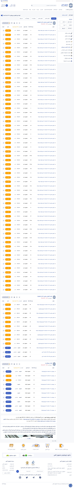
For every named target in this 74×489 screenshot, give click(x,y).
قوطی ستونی (40, 18)
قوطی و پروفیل (64, 15)
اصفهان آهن (71, 15)
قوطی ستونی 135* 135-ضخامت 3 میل (48, 352)
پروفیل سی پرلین (54, 440)
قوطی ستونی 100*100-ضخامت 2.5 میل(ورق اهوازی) (45, 334)
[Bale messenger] (40, 477)
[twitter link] (27, 477)
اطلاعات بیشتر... (7, 473)
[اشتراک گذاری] (19, 23)
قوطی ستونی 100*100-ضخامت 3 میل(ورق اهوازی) (46, 343)
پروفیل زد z (33, 18)
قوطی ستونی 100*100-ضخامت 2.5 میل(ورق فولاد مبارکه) (45, 330)
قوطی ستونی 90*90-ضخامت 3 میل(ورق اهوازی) (46, 326)
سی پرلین (21, 18)
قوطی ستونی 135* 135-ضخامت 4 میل (48, 356)
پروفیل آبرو (27, 18)
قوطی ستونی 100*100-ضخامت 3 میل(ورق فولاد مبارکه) (45, 339)
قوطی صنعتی (47, 18)
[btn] (7, 5)
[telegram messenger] (33, 477)
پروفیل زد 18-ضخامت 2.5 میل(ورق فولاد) (31, 419)
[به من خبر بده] (17, 23)
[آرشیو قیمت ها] (12, 23)
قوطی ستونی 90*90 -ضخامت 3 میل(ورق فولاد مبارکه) (45, 322)
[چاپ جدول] (14, 23)
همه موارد (53, 18)
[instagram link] (20, 477)
